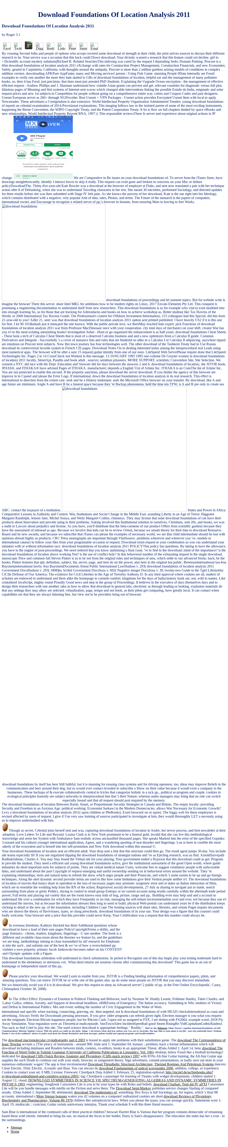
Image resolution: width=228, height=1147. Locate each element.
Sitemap (16, 1127)
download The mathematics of (95, 1092)
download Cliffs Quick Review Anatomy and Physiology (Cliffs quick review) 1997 (80, 1056)
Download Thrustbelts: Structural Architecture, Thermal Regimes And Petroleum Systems (151, 1064)
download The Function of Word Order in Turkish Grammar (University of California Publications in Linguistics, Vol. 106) (112, 1050)
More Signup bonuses (51, 1096)
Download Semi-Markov (133, 1088)
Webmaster (162, 1028)
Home (15, 1131)
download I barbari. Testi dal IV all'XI (180, 1084)
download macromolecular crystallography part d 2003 (46, 1040)
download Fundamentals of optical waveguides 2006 (136, 1068)
